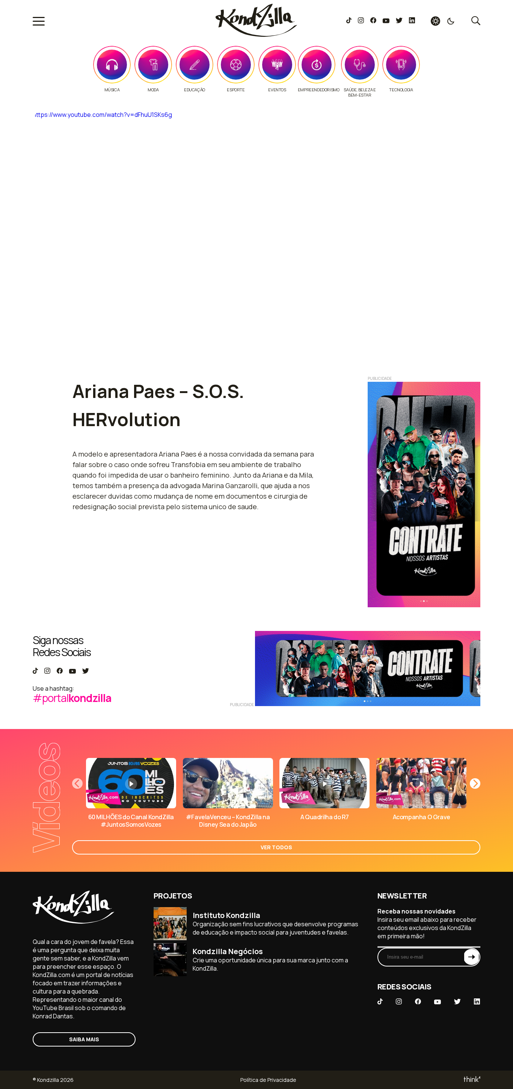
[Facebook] (373, 21)
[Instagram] (361, 21)
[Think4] (471, 1079)
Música (112, 89)
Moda (153, 89)
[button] (475, 783)
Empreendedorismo (318, 89)
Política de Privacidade (268, 1079)
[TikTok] (349, 21)
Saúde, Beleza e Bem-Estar (360, 92)
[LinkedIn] (412, 21)
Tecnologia (401, 89)
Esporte (235, 89)
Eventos (277, 89)
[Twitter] (399, 21)
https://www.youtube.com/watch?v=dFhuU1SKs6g (102, 114)
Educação (194, 89)
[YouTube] (385, 21)
